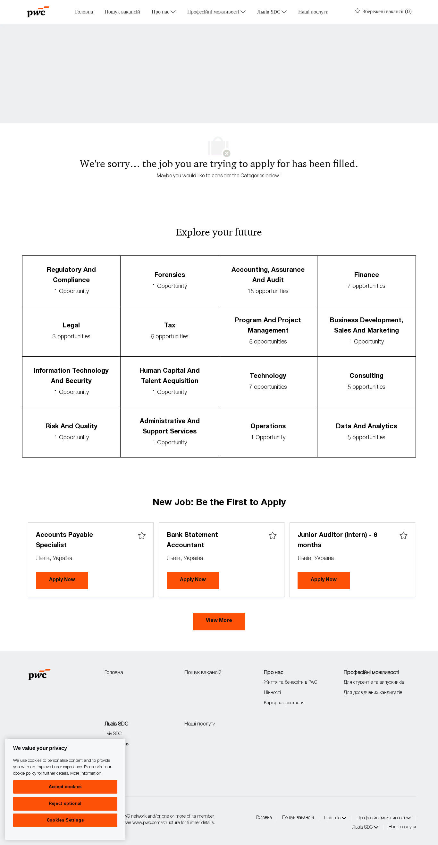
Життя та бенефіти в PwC (290, 682)
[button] (219, 622)
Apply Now (68, 580)
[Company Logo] (38, 11)
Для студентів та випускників (374, 682)
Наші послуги (313, 12)
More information (85, 773)
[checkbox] (142, 536)
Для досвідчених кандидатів (373, 693)
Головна (84, 12)
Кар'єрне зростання (284, 703)
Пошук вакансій (122, 12)
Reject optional (65, 803)
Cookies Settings (65, 820)
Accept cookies (65, 786)
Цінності (272, 693)
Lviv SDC (113, 734)
